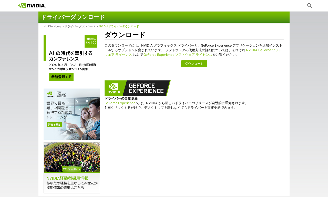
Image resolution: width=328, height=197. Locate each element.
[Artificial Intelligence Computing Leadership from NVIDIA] (31, 6)
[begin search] (309, 6)
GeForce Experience (120, 103)
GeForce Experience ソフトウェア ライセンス (178, 54)
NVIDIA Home (52, 26)
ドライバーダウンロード (80, 26)
